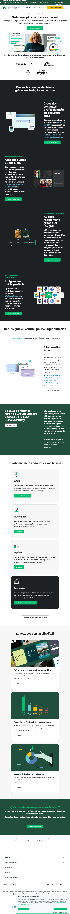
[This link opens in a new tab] (48, 884)
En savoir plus (11, 425)
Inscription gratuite (55, 8)
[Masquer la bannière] (67, 2)
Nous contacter (33, 7)
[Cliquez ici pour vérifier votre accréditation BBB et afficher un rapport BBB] (14, 908)
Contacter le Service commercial (25, 603)
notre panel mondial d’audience (14, 185)
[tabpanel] (35, 369)
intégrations (12, 296)
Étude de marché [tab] (44, 338)
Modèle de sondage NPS (54, 375)
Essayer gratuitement (35, 28)
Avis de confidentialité (60, 902)
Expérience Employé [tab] (30, 338)
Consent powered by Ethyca (59, 912)
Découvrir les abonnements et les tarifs (35, 617)
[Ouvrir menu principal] (65, 7)
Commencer (19, 735)
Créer (17, 683)
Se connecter (42, 7)
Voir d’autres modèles (52, 390)
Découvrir (19, 531)
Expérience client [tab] (17, 338)
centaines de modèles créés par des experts (53, 136)
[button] (35, 857)
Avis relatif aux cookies (24, 904)
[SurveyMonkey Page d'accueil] (11, 8)
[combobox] (9, 885)
